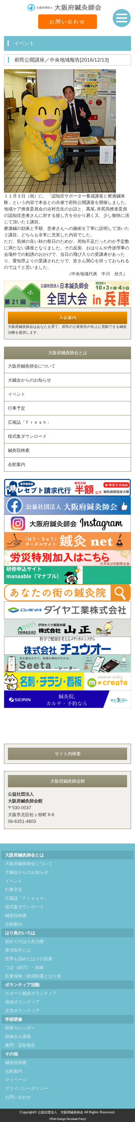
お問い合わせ (67, 22)
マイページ (16, 1079)
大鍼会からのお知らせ (29, 380)
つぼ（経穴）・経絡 (24, 967)
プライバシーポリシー (26, 1088)
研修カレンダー (20, 1027)
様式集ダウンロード (27, 436)
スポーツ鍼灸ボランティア (31, 993)
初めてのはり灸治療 (24, 941)
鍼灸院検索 (19, 450)
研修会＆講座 (18, 1036)
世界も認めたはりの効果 (29, 958)
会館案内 (16, 464)
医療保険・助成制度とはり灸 (33, 976)
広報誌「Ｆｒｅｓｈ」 (29, 422)
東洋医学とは (18, 950)
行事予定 (16, 408)
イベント (16, 394)
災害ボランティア (22, 1010)
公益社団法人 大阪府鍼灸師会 (60, 1112)
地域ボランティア (22, 1002)
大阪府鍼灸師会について (31, 366)
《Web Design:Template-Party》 (68, 1119)
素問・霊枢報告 (20, 1045)
